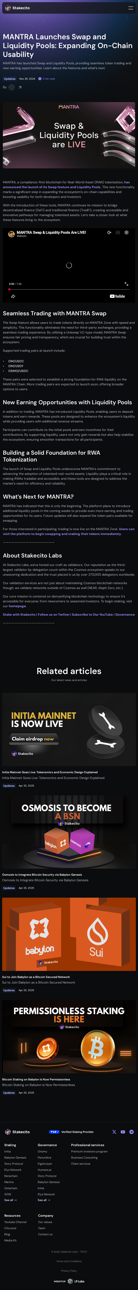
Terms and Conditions (69, 1261)
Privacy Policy (69, 1270)
